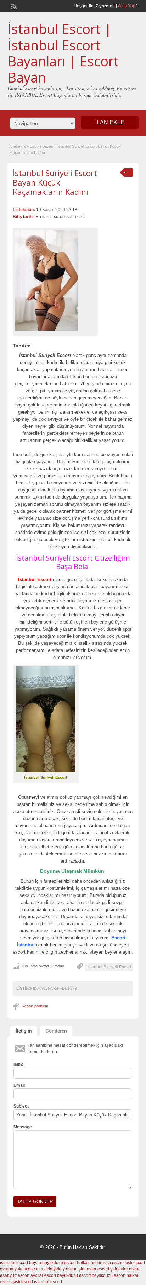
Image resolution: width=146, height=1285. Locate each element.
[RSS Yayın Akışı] (13, 5)
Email (19, 1085)
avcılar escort (43, 1275)
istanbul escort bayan (20, 1262)
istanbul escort (48, 1281)
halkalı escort (89, 1262)
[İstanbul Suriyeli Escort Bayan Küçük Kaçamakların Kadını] (55, 280)
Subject (21, 1106)
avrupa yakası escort (20, 1269)
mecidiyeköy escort (59, 1269)
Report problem (35, 1006)
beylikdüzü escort (59, 1262)
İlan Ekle (109, 122)
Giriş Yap (126, 6)
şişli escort (113, 1262)
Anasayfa (17, 146)
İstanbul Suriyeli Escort (109, 967)
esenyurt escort (14, 1275)
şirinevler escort (94, 1269)
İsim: (18, 1064)
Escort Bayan (41, 146)
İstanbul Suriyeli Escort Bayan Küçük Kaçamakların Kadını (55, 182)
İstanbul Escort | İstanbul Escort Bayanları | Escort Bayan (63, 52)
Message (22, 1127)
